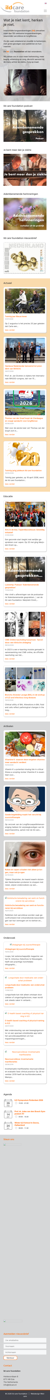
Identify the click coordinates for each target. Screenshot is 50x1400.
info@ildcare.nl (10, 1385)
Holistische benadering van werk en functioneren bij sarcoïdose (24, 907)
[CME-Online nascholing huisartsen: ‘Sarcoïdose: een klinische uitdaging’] (25, 635)
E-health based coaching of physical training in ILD (24, 1022)
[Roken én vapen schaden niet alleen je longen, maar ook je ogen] (25, 865)
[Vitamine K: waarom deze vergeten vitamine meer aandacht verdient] (25, 755)
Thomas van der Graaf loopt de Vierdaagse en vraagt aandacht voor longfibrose (24, 420)
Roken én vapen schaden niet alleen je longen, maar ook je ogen (24, 871)
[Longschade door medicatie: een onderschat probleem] (25, 980)
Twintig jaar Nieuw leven (16, 316)
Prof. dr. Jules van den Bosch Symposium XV (30, 1112)
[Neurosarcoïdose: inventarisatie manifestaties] (25, 1054)
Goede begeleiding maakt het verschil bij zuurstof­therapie (23, 816)
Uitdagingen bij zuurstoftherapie (19, 949)
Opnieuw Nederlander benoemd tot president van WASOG (23, 367)
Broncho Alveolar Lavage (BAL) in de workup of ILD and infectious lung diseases (25, 696)
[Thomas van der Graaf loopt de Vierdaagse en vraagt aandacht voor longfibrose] (25, 414)
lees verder (10, 330)
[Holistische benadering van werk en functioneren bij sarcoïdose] (25, 901)
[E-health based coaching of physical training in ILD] (25, 1016)
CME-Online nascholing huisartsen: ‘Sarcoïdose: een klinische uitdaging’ (24, 641)
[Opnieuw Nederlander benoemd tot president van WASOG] (25, 361)
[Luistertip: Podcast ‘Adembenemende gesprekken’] (25, 580)
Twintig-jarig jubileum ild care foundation (23, 470)
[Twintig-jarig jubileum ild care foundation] (25, 466)
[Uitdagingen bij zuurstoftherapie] (25, 945)
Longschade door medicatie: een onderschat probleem (25, 986)
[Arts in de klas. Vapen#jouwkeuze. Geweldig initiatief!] (25, 525)
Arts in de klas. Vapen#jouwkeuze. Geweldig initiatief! (25, 531)
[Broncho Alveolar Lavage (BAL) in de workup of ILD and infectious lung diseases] (25, 690)
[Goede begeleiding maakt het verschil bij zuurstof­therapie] (25, 810)
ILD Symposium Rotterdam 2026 (29, 1100)
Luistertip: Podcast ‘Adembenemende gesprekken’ (22, 586)
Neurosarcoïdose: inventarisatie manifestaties (19, 1061)
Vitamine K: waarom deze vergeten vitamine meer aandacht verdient (25, 761)
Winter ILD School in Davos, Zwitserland (27, 1123)
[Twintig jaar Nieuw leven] (25, 312)
